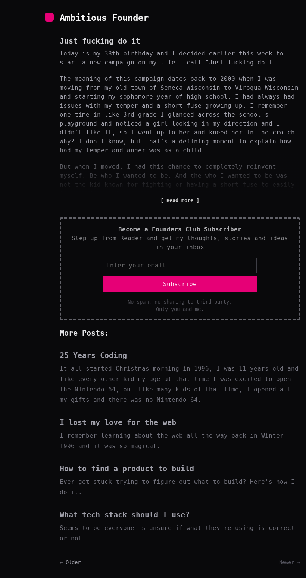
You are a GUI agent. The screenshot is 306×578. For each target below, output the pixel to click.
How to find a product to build (127, 468)
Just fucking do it (100, 40)
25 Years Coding (93, 355)
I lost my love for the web (118, 422)
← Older (70, 562)
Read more (179, 200)
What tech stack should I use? (125, 514)
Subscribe (180, 284)
